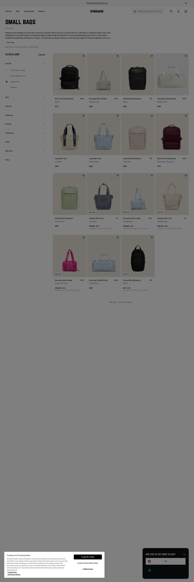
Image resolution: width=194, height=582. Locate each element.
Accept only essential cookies (88, 563)
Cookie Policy (12, 572)
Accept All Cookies (87, 557)
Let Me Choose (88, 569)
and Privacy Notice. (14, 575)
